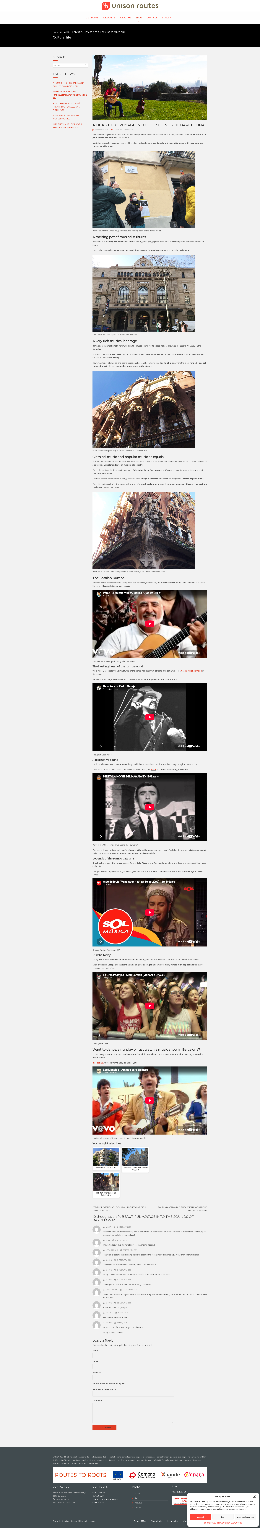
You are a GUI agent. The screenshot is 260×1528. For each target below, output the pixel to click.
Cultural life (117, 130)
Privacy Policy (156, 1521)
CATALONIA (97, 1496)
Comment (98, 1400)
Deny (223, 1517)
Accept (200, 1517)
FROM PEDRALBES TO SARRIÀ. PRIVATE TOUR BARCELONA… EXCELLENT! (66, 106)
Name (95, 1350)
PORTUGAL (96, 1502)
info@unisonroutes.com (65, 1502)
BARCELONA (97, 1492)
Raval (153, 769)
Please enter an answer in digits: (108, 1383)
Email (95, 1361)
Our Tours (92, 17)
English (166, 17)
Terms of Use (140, 1521)
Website (96, 1372)
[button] (254, 1496)
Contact (152, 17)
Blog (139, 17)
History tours (128, 130)
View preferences (245, 1517)
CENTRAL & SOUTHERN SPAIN (104, 1499)
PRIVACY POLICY (223, 1523)
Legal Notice (172, 1521)
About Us (125, 17)
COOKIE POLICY (210, 1523)
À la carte (109, 17)
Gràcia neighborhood (191, 670)
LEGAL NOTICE (236, 1523)
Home (55, 32)
